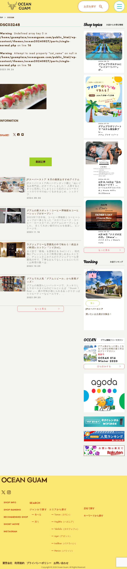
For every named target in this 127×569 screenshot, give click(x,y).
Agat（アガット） (61, 536)
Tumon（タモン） (61, 514)
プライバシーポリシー (39, 563)
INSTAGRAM (10, 531)
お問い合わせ (61, 563)
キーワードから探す (93, 515)
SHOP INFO (10, 502)
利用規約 (19, 563)
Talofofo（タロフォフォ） (65, 529)
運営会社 (7, 563)
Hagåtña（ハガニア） (63, 521)
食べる (36, 514)
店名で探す (89, 508)
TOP (1, 17)
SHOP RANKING (12, 509)
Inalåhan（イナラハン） (64, 543)
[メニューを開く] (119, 6)
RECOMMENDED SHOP (16, 517)
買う (35, 521)
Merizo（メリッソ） (62, 550)
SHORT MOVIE (11, 524)
